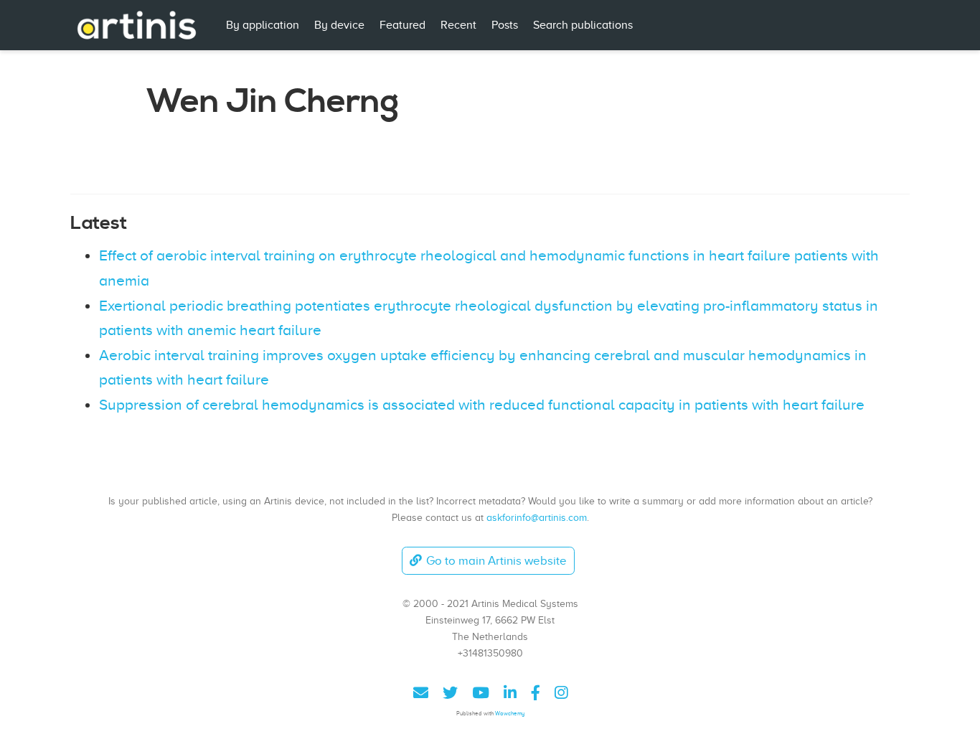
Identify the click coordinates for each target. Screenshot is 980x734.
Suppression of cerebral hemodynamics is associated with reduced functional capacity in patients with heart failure (481, 404)
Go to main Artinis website (496, 561)
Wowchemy (509, 713)
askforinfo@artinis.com (536, 517)
